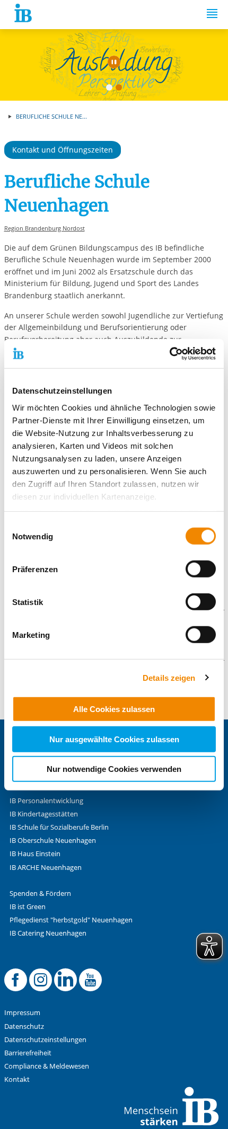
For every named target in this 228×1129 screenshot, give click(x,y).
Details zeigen (169, 677)
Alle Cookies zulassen (114, 709)
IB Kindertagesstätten (44, 814)
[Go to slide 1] (111, 89)
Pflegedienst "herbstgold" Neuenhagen (71, 919)
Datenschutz (24, 1026)
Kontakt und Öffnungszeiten (62, 150)
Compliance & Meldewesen (46, 1066)
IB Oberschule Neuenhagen (53, 840)
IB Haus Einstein (35, 853)
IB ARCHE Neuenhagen (46, 867)
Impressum (22, 1012)
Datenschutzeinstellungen (45, 1039)
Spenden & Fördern (40, 893)
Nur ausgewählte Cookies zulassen (114, 738)
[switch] (201, 569)
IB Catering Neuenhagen (48, 933)
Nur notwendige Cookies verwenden (114, 769)
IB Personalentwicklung (46, 800)
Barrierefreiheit (27, 1052)
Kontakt (17, 1079)
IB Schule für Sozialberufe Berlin (59, 827)
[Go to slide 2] (121, 89)
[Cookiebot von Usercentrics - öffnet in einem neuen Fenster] (169, 353)
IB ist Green (28, 906)
